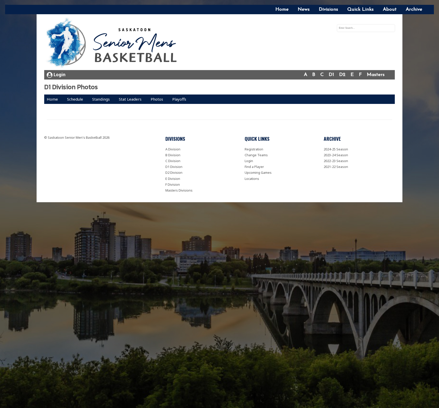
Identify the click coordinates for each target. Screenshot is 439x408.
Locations (252, 178)
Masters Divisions (179, 190)
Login (59, 74)
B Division (172, 155)
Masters (376, 74)
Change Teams (256, 155)
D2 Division (173, 172)
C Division (172, 161)
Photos (157, 99)
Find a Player (254, 166)
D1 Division (173, 166)
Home (282, 9)
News (304, 9)
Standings (101, 99)
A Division (172, 149)
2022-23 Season (336, 161)
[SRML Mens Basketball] (113, 43)
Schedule (75, 99)
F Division (172, 184)
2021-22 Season (336, 166)
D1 (331, 74)
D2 (342, 74)
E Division (172, 178)
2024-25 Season (336, 149)
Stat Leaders (130, 99)
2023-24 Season (336, 155)
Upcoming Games (258, 172)
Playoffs (179, 99)
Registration (254, 149)
